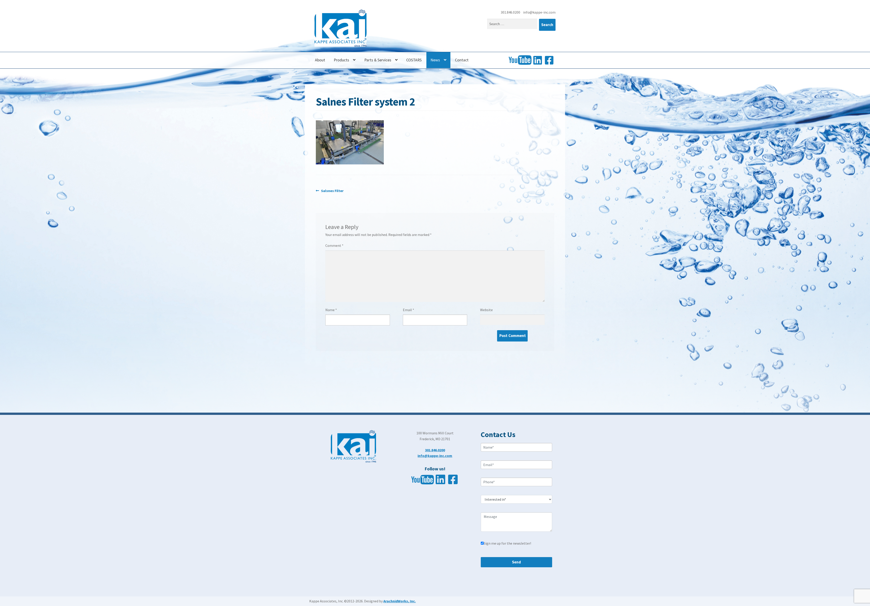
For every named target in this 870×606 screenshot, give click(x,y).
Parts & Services (377, 60)
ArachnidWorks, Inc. (399, 601)
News (435, 60)
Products (341, 60)
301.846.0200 (511, 12)
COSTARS (414, 60)
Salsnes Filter (332, 191)
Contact (462, 60)
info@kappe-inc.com (539, 12)
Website (486, 310)
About (320, 60)
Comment (334, 245)
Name (331, 310)
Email (408, 310)
